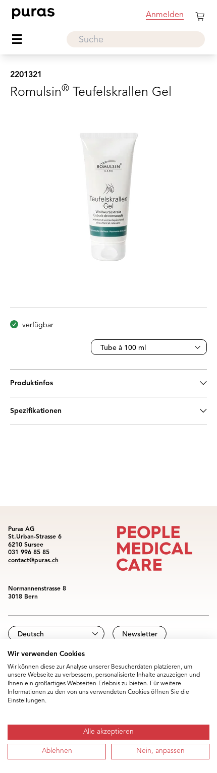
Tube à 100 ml (123, 347)
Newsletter (139, 634)
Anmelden (165, 15)
